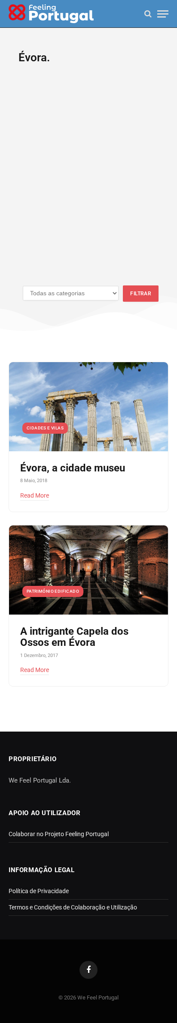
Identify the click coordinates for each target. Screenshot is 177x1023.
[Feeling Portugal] (51, 14)
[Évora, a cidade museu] (88, 406)
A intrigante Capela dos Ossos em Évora (74, 636)
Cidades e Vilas (45, 428)
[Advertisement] (88, 180)
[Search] (148, 14)
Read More (34, 495)
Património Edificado (53, 591)
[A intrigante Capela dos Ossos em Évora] (88, 570)
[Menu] (162, 14)
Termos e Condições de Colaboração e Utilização (73, 907)
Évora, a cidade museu (72, 468)
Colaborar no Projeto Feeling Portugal (59, 834)
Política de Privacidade (39, 891)
